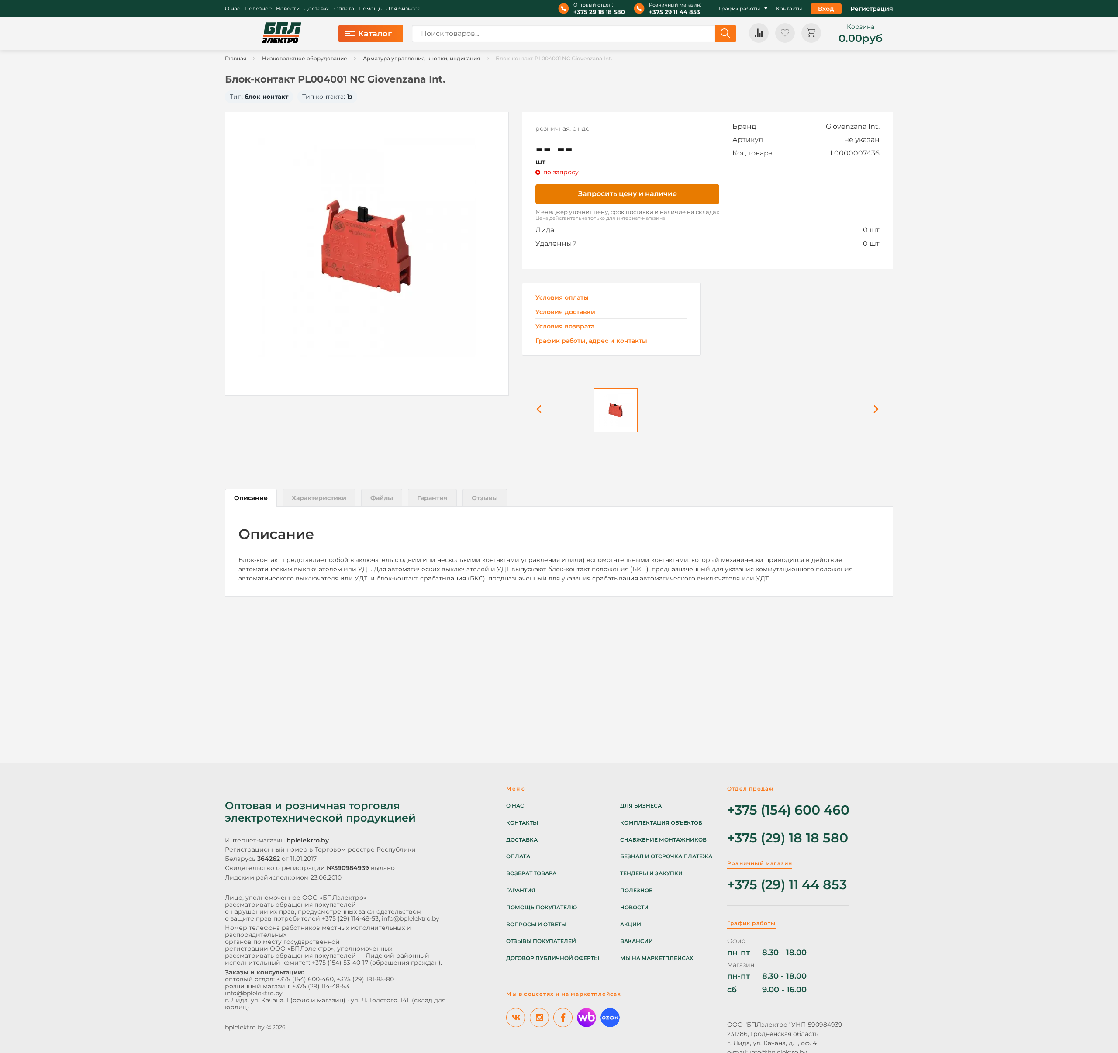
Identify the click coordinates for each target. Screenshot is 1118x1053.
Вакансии (636, 941)
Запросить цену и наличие (627, 194)
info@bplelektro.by (410, 918)
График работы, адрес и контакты (591, 340)
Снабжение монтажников (663, 840)
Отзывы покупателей (541, 941)
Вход (826, 9)
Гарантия (520, 890)
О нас (232, 9)
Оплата (344, 9)
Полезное (258, 9)
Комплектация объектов (661, 823)
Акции (630, 925)
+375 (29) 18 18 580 (787, 838)
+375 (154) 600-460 (305, 979)
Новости (288, 9)
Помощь (370, 9)
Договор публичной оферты (552, 958)
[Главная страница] (281, 33)
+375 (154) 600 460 (788, 810)
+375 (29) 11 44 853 (787, 885)
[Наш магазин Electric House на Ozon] (610, 1017)
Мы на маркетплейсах (656, 958)
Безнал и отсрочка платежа (666, 856)
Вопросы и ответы (536, 925)
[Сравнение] (759, 33)
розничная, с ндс (562, 128)
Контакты (789, 9)
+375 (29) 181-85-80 (365, 979)
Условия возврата (564, 326)
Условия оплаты (562, 297)
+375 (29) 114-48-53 (350, 918)
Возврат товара (531, 873)
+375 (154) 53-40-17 (340, 963)
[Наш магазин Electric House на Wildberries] (586, 1017)
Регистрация (871, 8)
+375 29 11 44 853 (674, 12)
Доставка (317, 9)
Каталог (375, 33)
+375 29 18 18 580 (599, 12)
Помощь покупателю (541, 908)
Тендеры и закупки (651, 873)
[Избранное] (785, 33)
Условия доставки (565, 312)
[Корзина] (811, 33)
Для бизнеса (403, 9)
